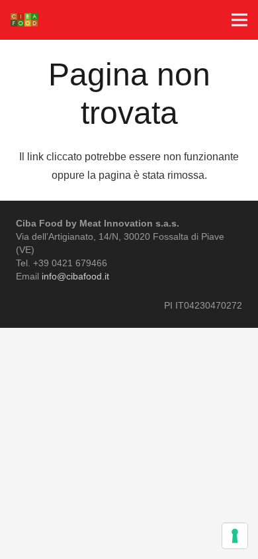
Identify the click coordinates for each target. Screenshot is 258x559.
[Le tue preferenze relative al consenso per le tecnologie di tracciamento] (234, 535)
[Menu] (239, 19)
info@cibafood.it (75, 276)
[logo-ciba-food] (24, 19)
